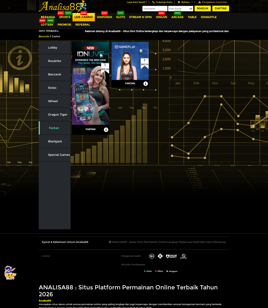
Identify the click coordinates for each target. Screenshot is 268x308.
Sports (64, 17)
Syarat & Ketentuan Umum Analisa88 (65, 242)
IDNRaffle (209, 17)
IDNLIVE (161, 17)
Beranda (48, 17)
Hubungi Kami (164, 2)
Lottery (47, 24)
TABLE (192, 17)
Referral (82, 24)
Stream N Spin (140, 17)
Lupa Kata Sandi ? (137, 2)
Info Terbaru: (49, 30)
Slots (120, 17)
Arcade (177, 17)
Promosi (64, 24)
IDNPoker (104, 17)
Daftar (221, 8)
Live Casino (84, 17)
